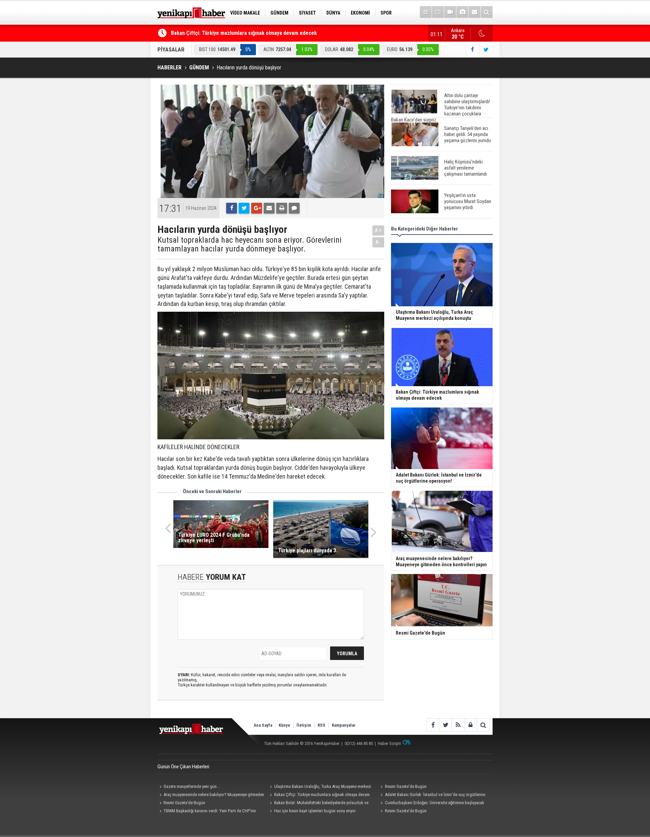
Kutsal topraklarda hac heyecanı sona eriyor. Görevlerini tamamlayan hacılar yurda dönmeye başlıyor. (249, 245)
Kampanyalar (343, 725)
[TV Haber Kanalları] (438, 12)
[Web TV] (450, 12)
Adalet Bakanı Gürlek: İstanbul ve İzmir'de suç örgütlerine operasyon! (431, 795)
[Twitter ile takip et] (486, 49)
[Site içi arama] (487, 12)
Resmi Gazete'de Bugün (406, 786)
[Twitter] (244, 208)
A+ (378, 230)
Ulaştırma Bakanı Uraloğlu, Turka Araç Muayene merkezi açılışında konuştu (319, 787)
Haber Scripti (389, 743)
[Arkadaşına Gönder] (269, 208)
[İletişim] (474, 12)
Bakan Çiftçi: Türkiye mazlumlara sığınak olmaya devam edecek (244, 33)
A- (378, 242)
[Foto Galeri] (462, 12)
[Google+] (256, 208)
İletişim (304, 725)
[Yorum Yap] (294, 208)
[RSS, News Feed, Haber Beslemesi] (458, 724)
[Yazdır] (281, 208)
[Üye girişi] (470, 724)
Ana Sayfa (263, 725)
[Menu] (426, 12)
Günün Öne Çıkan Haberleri (183, 767)
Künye (284, 725)
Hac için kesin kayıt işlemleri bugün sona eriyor (315, 810)
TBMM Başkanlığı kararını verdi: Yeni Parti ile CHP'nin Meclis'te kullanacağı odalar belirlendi (206, 811)
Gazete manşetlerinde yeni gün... (192, 786)
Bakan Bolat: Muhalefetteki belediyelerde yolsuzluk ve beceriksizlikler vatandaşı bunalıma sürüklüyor (318, 803)
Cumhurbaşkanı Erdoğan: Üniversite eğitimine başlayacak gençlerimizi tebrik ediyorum (431, 803)
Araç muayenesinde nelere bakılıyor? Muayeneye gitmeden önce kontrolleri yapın (210, 795)
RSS (321, 725)
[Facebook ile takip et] (472, 49)
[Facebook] (231, 208)
